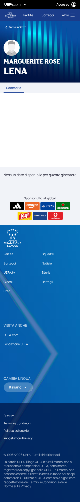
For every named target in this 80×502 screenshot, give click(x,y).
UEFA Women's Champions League (10, 15)
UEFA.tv (9, 272)
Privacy (9, 415)
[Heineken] (63, 206)
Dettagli (47, 282)
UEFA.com (11, 335)
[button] (67, 15)
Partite (8, 254)
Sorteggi (10, 263)
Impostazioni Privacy (18, 438)
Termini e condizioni (17, 423)
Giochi (8, 282)
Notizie (47, 263)
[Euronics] (40, 216)
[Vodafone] (55, 216)
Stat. (7, 291)
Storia (46, 272)
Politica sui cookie (16, 430)
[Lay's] (25, 216)
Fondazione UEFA (16, 344)
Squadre (48, 254)
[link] (28, 15)
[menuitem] (28, 15)
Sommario (13, 87)
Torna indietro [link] (17, 27)
